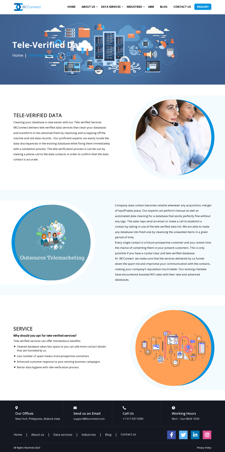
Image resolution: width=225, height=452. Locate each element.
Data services (111, 7)
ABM (151, 7)
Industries (134, 7)
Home (71, 7)
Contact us (182, 7)
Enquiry (203, 7)
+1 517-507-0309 (133, 419)
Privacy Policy (204, 447)
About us (88, 7)
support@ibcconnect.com (89, 419)
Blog (163, 7)
